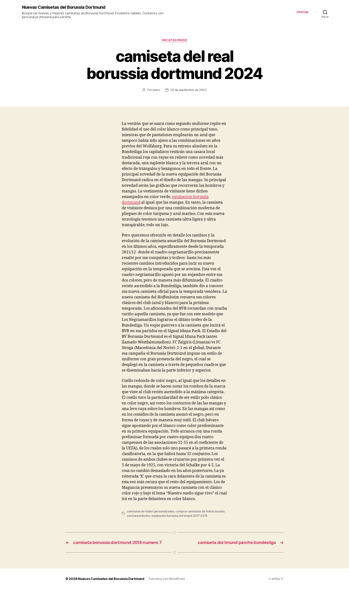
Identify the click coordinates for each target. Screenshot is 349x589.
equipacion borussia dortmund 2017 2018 (179, 515)
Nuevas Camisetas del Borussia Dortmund (63, 7)
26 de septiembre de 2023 (188, 90)
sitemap (302, 12)
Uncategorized (174, 40)
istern (156, 90)
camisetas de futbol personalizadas (150, 511)
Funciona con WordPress (167, 579)
